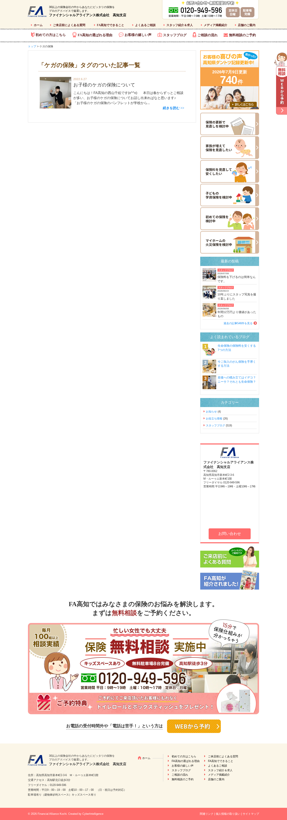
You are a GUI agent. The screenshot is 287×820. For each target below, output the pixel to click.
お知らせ (211, 411)
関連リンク (206, 813)
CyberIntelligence (92, 813)
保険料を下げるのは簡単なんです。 (236, 279)
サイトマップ (251, 813)
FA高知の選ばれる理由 (95, 35)
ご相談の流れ (207, 35)
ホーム (38, 25)
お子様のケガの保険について (104, 84)
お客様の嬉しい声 (138, 35)
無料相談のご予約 (242, 35)
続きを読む (171, 108)
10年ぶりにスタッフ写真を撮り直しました (236, 296)
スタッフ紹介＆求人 (179, 25)
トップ (32, 46)
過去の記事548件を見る (238, 323)
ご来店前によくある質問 (69, 25)
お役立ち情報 (214, 418)
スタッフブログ (175, 35)
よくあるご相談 (145, 25)
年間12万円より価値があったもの (236, 314)
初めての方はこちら (51, 35)
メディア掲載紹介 (215, 25)
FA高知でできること (110, 25)
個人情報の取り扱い (228, 813)
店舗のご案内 (246, 25)
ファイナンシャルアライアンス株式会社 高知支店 (87, 15)
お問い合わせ (229, 534)
